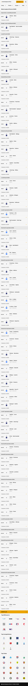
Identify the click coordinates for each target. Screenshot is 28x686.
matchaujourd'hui (6, 1)
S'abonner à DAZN (5, 20)
